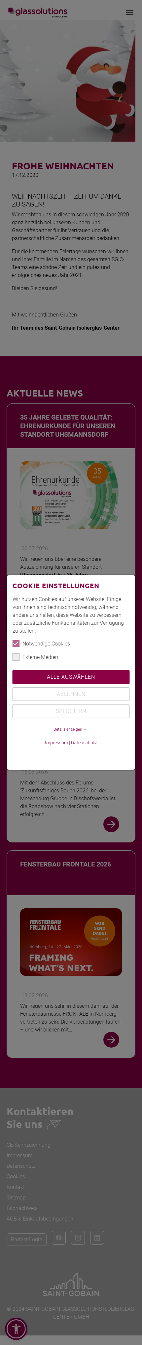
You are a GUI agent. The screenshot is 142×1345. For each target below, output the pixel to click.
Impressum (56, 742)
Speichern (71, 711)
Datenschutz (84, 742)
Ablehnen (71, 694)
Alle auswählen (71, 677)
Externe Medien (40, 657)
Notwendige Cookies (46, 644)
